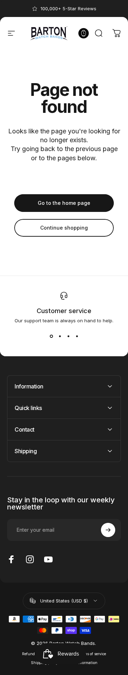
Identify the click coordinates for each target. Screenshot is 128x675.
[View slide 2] (59, 336)
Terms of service (92, 654)
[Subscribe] (108, 530)
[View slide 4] (77, 336)
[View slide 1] (51, 336)
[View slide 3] (68, 336)
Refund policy (34, 654)
